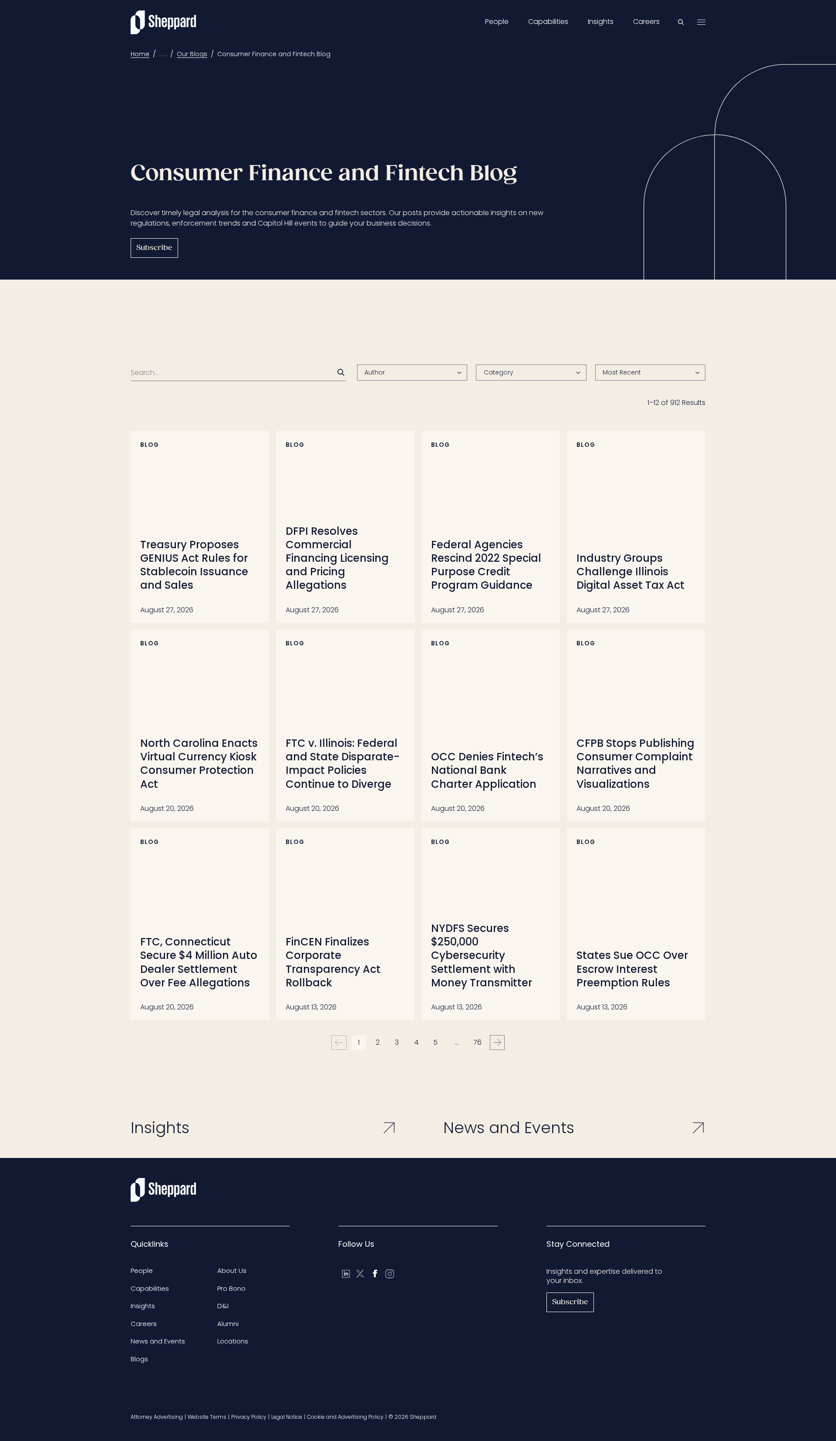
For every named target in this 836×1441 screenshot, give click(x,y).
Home (140, 54)
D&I (223, 1305)
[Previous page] (339, 1042)
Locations (232, 1341)
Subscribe (154, 248)
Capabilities (548, 22)
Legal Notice (286, 1417)
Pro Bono (231, 1288)
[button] (650, 372)
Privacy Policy (248, 1417)
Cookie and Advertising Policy (345, 1417)
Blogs (139, 1358)
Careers (646, 22)
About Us (231, 1270)
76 (477, 1042)
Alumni (228, 1323)
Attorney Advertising (157, 1417)
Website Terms (207, 1417)
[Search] (341, 372)
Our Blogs (192, 54)
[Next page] (497, 1042)
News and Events (158, 1341)
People (497, 22)
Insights (601, 22)
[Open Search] (681, 22)
